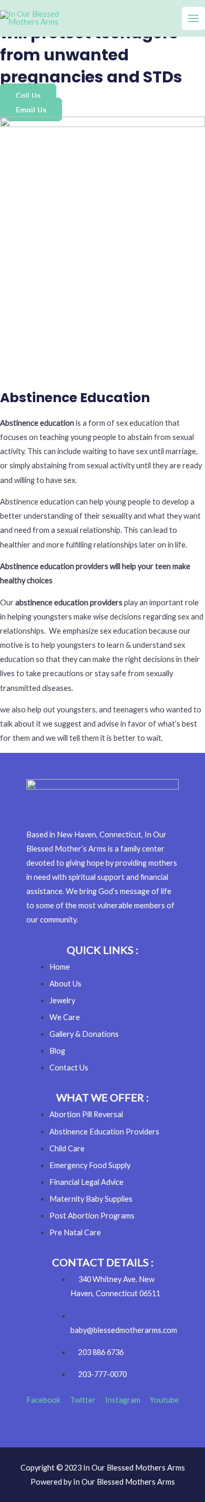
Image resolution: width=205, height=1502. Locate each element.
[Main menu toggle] (193, 18)
